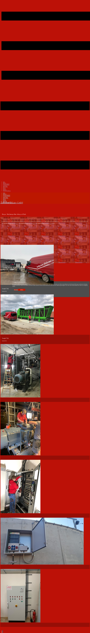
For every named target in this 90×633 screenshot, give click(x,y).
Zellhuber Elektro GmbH (11, 202)
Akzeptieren (16, 289)
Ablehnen (21, 289)
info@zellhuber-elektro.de (32, 276)
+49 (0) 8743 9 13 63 (32, 275)
